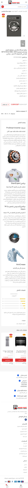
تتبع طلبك (24, 456)
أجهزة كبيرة (14, 11)
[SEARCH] (2, 6)
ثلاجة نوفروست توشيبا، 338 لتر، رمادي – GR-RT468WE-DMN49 (8, 352)
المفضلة (25, 469)
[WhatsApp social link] (4, 114)
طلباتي (25, 467)
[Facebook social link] (9, 114)
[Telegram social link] (2, 114)
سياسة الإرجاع (24, 451)
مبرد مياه (25, 436)
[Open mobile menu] (26, 2)
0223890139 (24, 383)
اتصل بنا (25, 446)
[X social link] (8, 114)
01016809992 (24, 386)
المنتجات (20, 11)
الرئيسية (25, 11)
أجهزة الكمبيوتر (23, 434)
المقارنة (25, 472)
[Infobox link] (23, 381)
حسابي (25, 464)
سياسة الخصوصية (23, 448)
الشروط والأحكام (23, 453)
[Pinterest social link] (6, 114)
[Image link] (20, 407)
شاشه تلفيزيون (23, 431)
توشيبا (11, 353)
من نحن (25, 443)
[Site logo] (14, 2)
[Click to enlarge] (24, 36)
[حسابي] (1, 2)
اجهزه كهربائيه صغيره (22, 426)
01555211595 (24, 384)
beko (25, 353)
